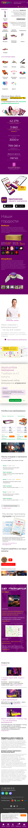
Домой (3, 826)
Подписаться (8, 564)
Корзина (24, 826)
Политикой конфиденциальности (10, 819)
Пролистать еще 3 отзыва (10, 505)
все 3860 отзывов (6, 458)
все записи (6, 592)
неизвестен (22, 6)
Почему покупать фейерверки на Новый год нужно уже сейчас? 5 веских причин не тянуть (13, 613)
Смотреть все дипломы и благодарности (9, 543)
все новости (4, 665)
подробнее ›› (6, 621)
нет (24, 400)
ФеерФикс (6, 259)
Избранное (18, 825)
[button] (3, 111)
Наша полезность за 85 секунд (17, 339)
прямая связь (9, 320)
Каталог (8, 826)
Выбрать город (20, 19)
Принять (23, 815)
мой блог (16, 320)
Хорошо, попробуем (15, 400)
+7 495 (7, 788)
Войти (12, 826)
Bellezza (5, 225)
